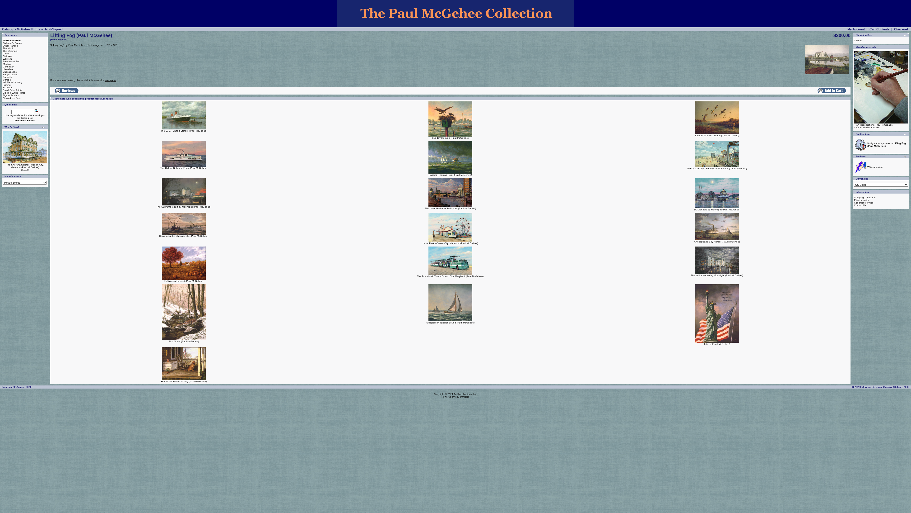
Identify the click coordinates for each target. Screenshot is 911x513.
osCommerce (462, 396)
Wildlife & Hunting (12, 82)
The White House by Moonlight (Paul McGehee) (717, 275)
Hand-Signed (53, 29)
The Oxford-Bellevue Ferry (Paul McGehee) (183, 168)
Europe (7, 79)
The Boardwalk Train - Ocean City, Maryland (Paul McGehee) (450, 276)
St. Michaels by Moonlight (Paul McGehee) (717, 209)
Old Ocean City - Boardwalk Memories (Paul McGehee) (717, 168)
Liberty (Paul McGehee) (717, 344)
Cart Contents (879, 29)
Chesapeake (10, 72)
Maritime (7, 64)
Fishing (7, 85)
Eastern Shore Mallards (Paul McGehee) (717, 135)
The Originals (10, 51)
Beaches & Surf (11, 61)
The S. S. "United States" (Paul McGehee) (184, 130)
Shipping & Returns (864, 197)
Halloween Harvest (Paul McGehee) (183, 281)
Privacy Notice (861, 200)
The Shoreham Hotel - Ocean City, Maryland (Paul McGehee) (25, 166)
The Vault (8, 48)
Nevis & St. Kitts (11, 98)
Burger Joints (10, 74)
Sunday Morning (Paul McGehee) (450, 138)
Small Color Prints (12, 90)
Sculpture (8, 87)
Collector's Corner (12, 43)
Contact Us (860, 205)
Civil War (7, 56)
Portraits (7, 77)
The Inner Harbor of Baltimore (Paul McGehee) (450, 208)
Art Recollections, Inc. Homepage (874, 125)
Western (7, 58)
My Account (856, 29)
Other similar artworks (867, 127)
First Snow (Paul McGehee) (184, 341)
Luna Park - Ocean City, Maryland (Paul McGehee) (450, 243)
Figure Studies (11, 95)
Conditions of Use (864, 202)
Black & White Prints (14, 92)
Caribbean (8, 66)
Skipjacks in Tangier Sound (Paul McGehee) (450, 322)
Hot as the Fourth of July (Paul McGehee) (184, 381)
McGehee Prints (28, 29)
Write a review (875, 167)
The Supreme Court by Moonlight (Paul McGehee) (183, 206)
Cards (6, 53)
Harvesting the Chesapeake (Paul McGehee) (183, 236)
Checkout (901, 29)
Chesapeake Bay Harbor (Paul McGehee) (717, 241)
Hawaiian (8, 69)
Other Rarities (10, 45)
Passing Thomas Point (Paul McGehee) (450, 175)
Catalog (7, 29)
